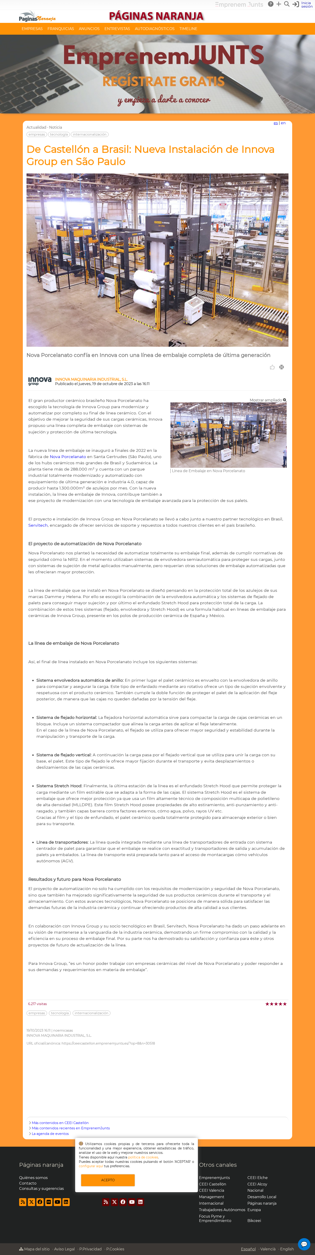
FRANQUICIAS (61, 29)
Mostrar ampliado (266, 400)
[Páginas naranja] (157, 20)
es (276, 123)
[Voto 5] (285, 1004)
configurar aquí (91, 1166)
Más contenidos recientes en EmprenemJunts (71, 1128)
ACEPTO (108, 1180)
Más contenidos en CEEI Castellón (60, 1123)
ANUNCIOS (89, 29)
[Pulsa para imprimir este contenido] (281, 367)
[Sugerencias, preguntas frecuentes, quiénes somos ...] (271, 4)
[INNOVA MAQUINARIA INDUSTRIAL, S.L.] (39, 384)
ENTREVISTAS (117, 29)
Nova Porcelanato (68, 456)
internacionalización (90, 134)
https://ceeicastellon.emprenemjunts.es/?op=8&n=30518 (108, 1043)
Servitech (38, 525)
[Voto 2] (272, 1004)
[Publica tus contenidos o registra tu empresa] (279, 4)
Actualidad (36, 127)
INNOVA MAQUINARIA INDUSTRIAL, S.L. (91, 379)
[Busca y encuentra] (287, 4)
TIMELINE (188, 29)
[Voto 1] (267, 1004)
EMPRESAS (32, 29)
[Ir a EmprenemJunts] (239, 6)
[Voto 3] (276, 1004)
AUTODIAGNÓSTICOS (155, 29)
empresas (37, 134)
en (283, 123)
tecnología (59, 134)
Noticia (55, 127)
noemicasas (63, 1030)
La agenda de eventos (50, 1134)
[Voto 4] (281, 1004)
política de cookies (143, 1157)
